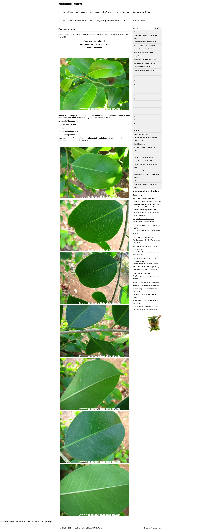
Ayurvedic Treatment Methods (143, 157)
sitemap (136, 130)
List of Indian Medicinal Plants (143, 52)
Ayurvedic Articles (139, 171)
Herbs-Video (94, 12)
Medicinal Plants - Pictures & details (74, 12)
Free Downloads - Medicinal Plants (144, 237)
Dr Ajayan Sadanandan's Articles (144, 70)
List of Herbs (106, 12)
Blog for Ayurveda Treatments (143, 49)
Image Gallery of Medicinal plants (143, 219)
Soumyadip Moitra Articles (142, 66)
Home (135, 32)
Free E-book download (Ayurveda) (144, 63)
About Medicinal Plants (141, 134)
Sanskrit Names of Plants (141, 12)
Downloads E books (138, 21)
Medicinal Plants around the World (145, 59)
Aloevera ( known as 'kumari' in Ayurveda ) (146, 282)
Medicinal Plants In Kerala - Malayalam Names (146, 176)
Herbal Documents (139, 144)
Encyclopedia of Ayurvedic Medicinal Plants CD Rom (145, 139)
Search (157, 28)
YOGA (136, 181)
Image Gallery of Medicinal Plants (108, 21)
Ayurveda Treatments (122, 12)
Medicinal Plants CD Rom (84, 21)
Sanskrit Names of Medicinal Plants (145, 42)
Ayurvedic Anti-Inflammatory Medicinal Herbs (146, 166)
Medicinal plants (156, 528)
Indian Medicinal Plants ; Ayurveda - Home (145, 37)
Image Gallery (67, 21)
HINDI (125, 21)
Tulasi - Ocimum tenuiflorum (142, 273)
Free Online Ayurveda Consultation (145, 45)
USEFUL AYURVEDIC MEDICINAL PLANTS (145, 149)
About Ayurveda (139, 154)
